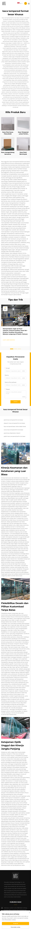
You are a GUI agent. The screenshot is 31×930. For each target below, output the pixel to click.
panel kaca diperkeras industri (12, 433)
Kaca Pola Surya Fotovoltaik (7, 133)
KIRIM (15, 401)
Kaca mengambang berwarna (7, 153)
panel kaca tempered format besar (13, 420)
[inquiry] (29, 458)
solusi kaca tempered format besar (13, 430)
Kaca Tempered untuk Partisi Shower (23, 133)
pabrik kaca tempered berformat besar (14, 436)
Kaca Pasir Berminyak (23, 153)
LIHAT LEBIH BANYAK (9, 340)
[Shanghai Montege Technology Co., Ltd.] (4, 3)
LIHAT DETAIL (8, 123)
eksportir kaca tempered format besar (14, 423)
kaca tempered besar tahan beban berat (15, 426)
